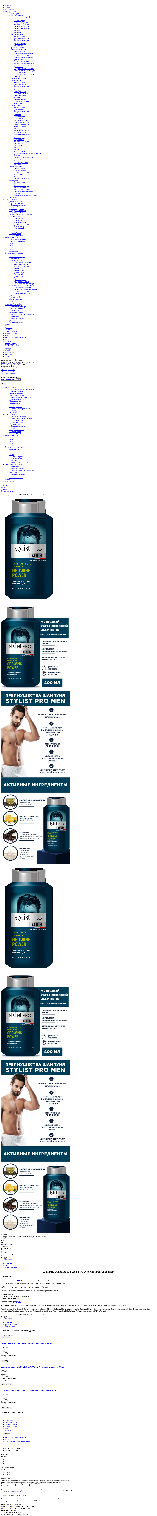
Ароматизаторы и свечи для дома (21, 314)
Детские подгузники (16, 209)
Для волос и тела (20, 32)
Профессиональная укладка (24, 65)
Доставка (8, 328)
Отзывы (8, 341)
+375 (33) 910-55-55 (8, 372)
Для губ (16, 128)
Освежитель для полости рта (24, 284)
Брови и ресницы (20, 126)
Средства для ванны (21, 163)
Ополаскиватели (20, 272)
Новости (8, 335)
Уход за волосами (15, 80)
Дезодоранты (18, 155)
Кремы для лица (20, 117)
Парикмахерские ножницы (23, 191)
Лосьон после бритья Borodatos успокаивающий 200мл (26, 1343)
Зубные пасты (19, 268)
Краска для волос (20, 99)
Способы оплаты (11, 1422)
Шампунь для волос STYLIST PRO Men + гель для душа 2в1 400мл (32, 1367)
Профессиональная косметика (20, 49)
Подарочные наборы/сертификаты (21, 17)
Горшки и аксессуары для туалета (21, 214)
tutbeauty (8, 1474)
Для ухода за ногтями (21, 190)
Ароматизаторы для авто (18, 318)
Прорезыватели (15, 234)
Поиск (4, 384)
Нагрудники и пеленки (17, 211)
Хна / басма (18, 103)
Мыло (11, 295)
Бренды (8, 5)
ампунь (19, 1280)
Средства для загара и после (19, 178)
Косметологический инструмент (25, 195)
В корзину (5, 1361)
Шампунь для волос (21, 90)
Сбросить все (6, 1337)
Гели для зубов (19, 274)
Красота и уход (10, 11)
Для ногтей (18, 165)
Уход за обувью (14, 310)
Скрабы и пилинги (21, 113)
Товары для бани (15, 166)
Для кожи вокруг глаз (21, 130)
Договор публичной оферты (15, 337)
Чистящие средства (16, 322)
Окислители (18, 59)
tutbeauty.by (9, 1472)
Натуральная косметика (18, 78)
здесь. (18, 1302)
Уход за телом (14, 136)
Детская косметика (16, 218)
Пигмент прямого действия (24, 63)
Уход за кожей (19, 228)
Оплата (7, 330)
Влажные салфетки (16, 297)
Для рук (16, 147)
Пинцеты (17, 193)
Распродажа (9, 9)
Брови (11, 245)
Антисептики (14, 259)
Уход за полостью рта (17, 261)
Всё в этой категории (17, 15)
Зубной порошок (20, 280)
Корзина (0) (19, 379)
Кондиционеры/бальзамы (23, 94)
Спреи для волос (20, 76)
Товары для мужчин (16, 19)
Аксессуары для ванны (17, 213)
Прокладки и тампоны (22, 293)
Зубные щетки (19, 270)
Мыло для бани (19, 174)
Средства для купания (22, 232)
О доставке (9, 1420)
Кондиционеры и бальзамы (24, 69)
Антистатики (14, 316)
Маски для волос (20, 72)
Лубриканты (18, 46)
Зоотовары (13, 320)
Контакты (8, 339)
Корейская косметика (17, 48)
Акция (7, 324)
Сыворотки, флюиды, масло (24, 74)
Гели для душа (19, 145)
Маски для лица (19, 119)
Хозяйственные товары (13, 305)
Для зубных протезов (21, 282)
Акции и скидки (11, 333)
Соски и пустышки (16, 236)
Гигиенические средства (14, 253)
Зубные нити (18, 276)
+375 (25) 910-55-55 (8, 374)
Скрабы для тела (20, 159)
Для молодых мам (15, 299)
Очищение (17, 115)
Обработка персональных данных (17, 1441)
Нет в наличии (6, 1260)
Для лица (17, 30)
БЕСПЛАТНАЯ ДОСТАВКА (11, 364)
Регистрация (9, 379)
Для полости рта (20, 44)
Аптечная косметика (16, 34)
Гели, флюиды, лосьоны (22, 120)
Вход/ (3, 379)
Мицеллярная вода (20, 132)
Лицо (11, 247)
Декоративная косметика (14, 237)
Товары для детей (11, 199)
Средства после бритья (22, 28)
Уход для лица (19, 42)
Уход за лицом (14, 105)
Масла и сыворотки (21, 88)
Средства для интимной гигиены (21, 285)
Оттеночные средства (21, 61)
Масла (16, 176)
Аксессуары (13, 180)
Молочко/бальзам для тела (23, 157)
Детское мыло (19, 226)
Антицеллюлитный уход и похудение (27, 153)
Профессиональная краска (23, 57)
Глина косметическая (21, 124)
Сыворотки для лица (21, 122)
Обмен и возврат (11, 332)
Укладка (17, 97)
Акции (7, 7)
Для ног (16, 149)
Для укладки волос (20, 188)
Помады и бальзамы (16, 207)
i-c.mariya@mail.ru (16, 1491)
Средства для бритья (21, 26)
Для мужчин (18, 67)
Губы (11, 243)
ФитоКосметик (6, 1244)
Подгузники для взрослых (19, 303)
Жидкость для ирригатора (23, 278)
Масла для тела (19, 151)
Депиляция (18, 161)
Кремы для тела (19, 143)
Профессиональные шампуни (24, 71)
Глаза (11, 249)
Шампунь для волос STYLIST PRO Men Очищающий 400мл (29, 1390)
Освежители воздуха (17, 312)
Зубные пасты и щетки (17, 205)
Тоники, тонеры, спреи (22, 134)
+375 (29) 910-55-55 (8, 370)
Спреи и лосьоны (20, 95)
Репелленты (13, 197)
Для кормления (14, 216)
